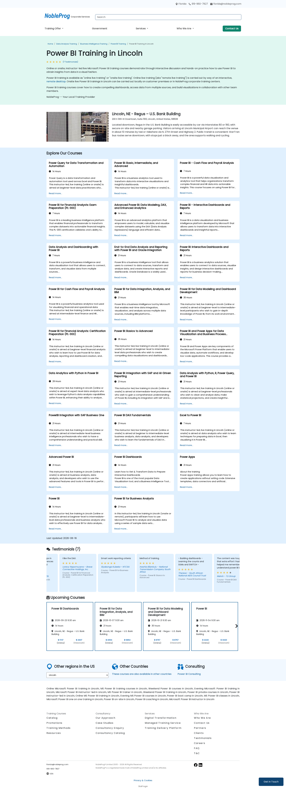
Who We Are (184, 28)
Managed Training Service (163, 723)
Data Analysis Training (66, 44)
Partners (200, 728)
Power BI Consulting (189, 674)
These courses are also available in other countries (141, 674)
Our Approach (105, 718)
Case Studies (104, 723)
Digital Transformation (160, 718)
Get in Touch (271, 781)
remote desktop (56, 81)
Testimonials (203, 738)
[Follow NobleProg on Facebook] (196, 765)
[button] (236, 626)
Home (50, 44)
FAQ (197, 748)
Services (141, 28)
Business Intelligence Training (93, 44)
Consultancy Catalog (110, 733)
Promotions (54, 723)
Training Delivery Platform (163, 728)
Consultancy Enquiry (110, 728)
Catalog (51, 718)
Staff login (143, 786)
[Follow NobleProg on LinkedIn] (200, 765)
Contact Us (231, 28)
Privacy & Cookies (143, 780)
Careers (199, 743)
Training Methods (58, 728)
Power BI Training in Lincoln (141, 44)
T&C (197, 753)
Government (99, 28)
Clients (199, 733)
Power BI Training (118, 44)
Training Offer (53, 28)
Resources (53, 733)
